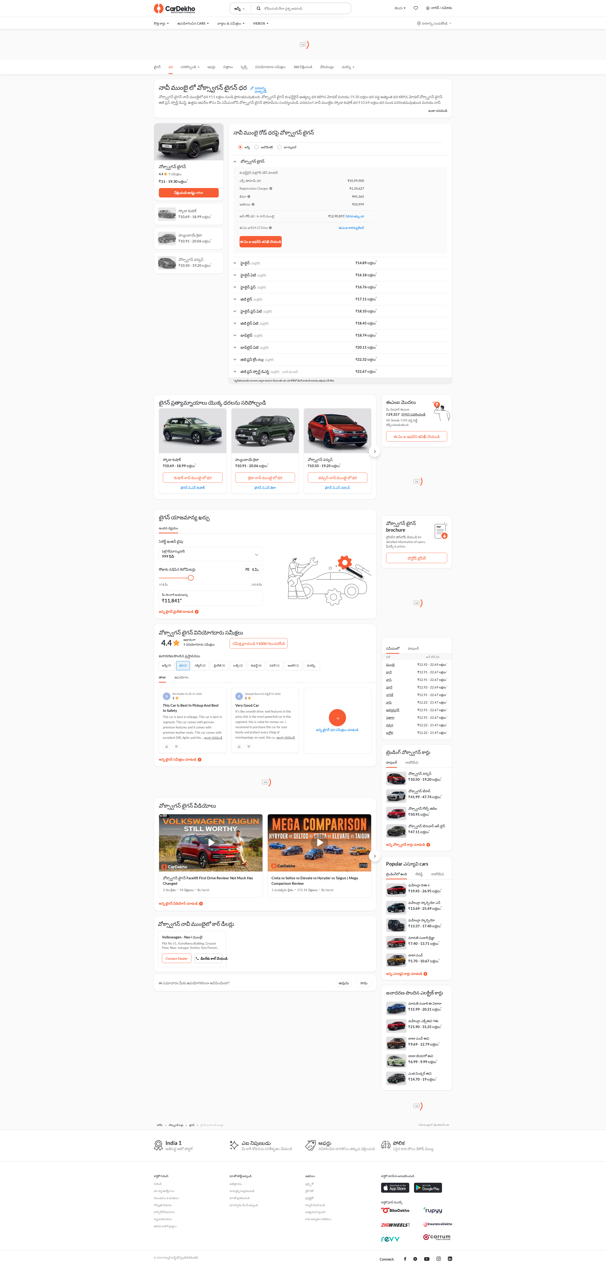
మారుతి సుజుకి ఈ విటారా (424, 1003)
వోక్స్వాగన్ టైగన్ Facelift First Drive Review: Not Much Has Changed (208, 880)
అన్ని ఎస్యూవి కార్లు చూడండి (404, 974)
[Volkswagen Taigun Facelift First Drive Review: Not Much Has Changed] (211, 843)
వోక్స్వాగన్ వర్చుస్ (320, 459)
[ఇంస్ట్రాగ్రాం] (439, 1259)
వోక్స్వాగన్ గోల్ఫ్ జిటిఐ (422, 808)
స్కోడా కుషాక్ (172, 459)
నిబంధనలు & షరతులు (166, 1198)
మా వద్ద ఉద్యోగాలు (164, 1191)
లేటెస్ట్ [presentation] (419, 874)
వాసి (389, 680)
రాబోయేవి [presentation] (411, 762)
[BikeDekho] (395, 1210)
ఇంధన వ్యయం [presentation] (168, 528)
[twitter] (415, 1259)
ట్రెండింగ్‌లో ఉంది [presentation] (396, 874)
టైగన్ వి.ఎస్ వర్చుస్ (337, 487)
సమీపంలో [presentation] (392, 648)
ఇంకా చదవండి (437, 111)
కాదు (364, 983)
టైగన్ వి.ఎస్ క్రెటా (265, 487)
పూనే (389, 687)
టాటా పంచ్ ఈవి (418, 1038)
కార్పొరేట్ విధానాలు (164, 1212)
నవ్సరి (389, 725)
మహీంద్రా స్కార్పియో (421, 920)
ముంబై (390, 664)
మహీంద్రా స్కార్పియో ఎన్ (424, 903)
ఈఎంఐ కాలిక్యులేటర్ (351, 228)
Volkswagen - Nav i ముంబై (182, 937)
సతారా (390, 717)
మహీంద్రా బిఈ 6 (419, 885)
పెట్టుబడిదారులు (163, 1219)
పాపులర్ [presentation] (413, 648)
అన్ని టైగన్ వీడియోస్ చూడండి (178, 903)
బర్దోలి (389, 733)
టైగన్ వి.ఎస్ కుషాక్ (193, 487)
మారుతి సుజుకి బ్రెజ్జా (421, 938)
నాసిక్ (389, 695)
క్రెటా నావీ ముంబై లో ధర (265, 477)
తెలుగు (398, 7)
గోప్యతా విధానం (163, 1205)
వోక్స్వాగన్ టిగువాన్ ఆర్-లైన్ (426, 826)
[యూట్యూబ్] (426, 1259)
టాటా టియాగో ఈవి (420, 1056)
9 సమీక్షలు (175, 174)
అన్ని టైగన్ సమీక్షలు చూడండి (177, 759)
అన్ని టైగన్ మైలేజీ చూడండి (176, 611)
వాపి (389, 702)
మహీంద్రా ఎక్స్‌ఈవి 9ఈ (423, 1021)
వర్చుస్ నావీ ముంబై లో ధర (337, 477)
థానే (389, 672)
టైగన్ (157, 67)
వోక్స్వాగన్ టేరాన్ (419, 791)
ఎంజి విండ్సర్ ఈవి (420, 1073)
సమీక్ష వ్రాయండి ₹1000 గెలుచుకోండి (258, 643)
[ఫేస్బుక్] (405, 1259)
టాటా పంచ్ (415, 955)
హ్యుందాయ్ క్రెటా (247, 459)
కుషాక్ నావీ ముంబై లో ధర (192, 477)
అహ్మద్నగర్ (392, 710)
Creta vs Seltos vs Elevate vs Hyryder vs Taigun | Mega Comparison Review (315, 880)
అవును (344, 983)
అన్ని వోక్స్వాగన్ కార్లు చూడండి (405, 844)
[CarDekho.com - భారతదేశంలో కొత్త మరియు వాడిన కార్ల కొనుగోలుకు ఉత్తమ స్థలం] (174, 8)
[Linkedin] (450, 1259)
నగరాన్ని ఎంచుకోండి (434, 23)
